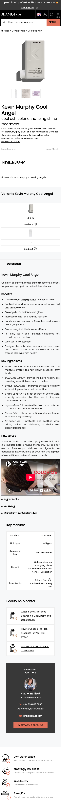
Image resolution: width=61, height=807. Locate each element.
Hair (7, 30)
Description (14, 263)
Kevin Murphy (53, 149)
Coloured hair (35, 30)
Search (53, 22)
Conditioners (18, 30)
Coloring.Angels (38, 177)
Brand (8, 177)
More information (10, 141)
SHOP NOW (27, 7)
